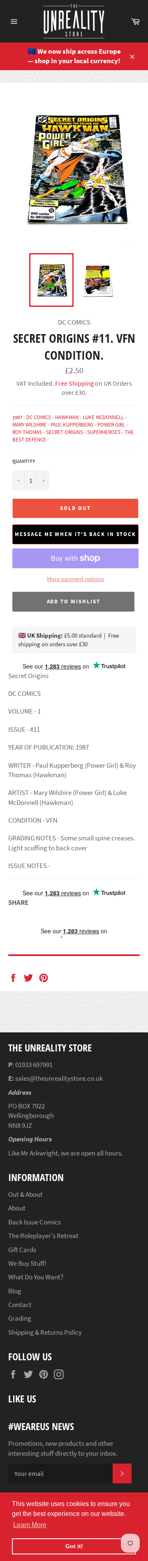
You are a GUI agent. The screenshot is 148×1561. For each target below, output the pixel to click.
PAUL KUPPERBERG (72, 424)
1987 (17, 417)
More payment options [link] (75, 579)
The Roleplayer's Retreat (43, 1235)
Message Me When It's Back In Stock (75, 534)
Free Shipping (74, 383)
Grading (19, 1318)
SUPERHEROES (103, 432)
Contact (20, 1304)
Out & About (25, 1194)
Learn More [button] (29, 1524)
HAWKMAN (67, 417)
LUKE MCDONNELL (103, 417)
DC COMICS (38, 417)
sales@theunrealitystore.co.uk (59, 1078)
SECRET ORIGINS (64, 432)
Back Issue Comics (34, 1221)
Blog (14, 1290)
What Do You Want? (35, 1276)
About (16, 1207)
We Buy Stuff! (27, 1263)
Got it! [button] (74, 1546)
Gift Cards (22, 1249)
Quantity (23, 461)
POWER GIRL (111, 424)
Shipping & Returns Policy (45, 1332)
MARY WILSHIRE (29, 424)
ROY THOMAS (27, 432)
